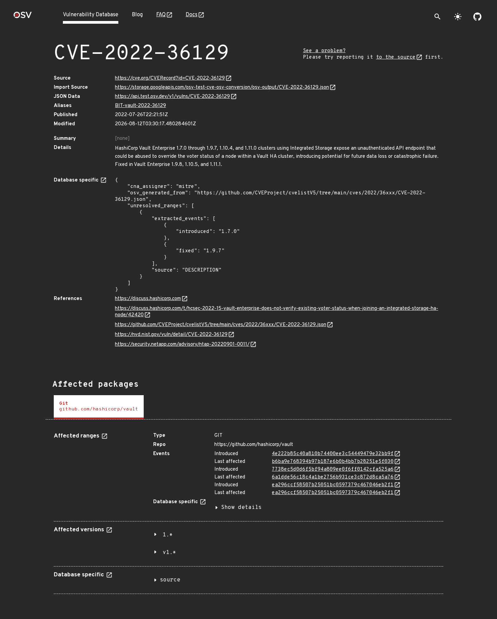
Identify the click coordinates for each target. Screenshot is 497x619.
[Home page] (23, 17)
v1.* (169, 552)
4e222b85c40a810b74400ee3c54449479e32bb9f (333, 454)
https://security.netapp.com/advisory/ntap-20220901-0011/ (182, 344)
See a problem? (324, 51)
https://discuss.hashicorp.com (148, 299)
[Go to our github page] (477, 17)
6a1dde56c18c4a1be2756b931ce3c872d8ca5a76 (333, 477)
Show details (241, 507)
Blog (137, 15)
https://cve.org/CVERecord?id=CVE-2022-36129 (170, 78)
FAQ (161, 15)
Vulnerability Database (90, 15)
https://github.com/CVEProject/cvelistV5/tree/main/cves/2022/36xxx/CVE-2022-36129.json (220, 325)
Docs (191, 15)
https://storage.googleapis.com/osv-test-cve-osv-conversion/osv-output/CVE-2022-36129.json (222, 87)
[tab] (99, 407)
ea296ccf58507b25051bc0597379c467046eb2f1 (333, 485)
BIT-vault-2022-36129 (140, 106)
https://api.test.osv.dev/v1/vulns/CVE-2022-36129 (172, 96)
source (170, 580)
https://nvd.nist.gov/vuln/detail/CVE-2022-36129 (171, 335)
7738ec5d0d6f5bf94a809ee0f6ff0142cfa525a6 (333, 469)
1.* (168, 535)
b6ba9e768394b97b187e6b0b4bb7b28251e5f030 (333, 461)
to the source (396, 57)
